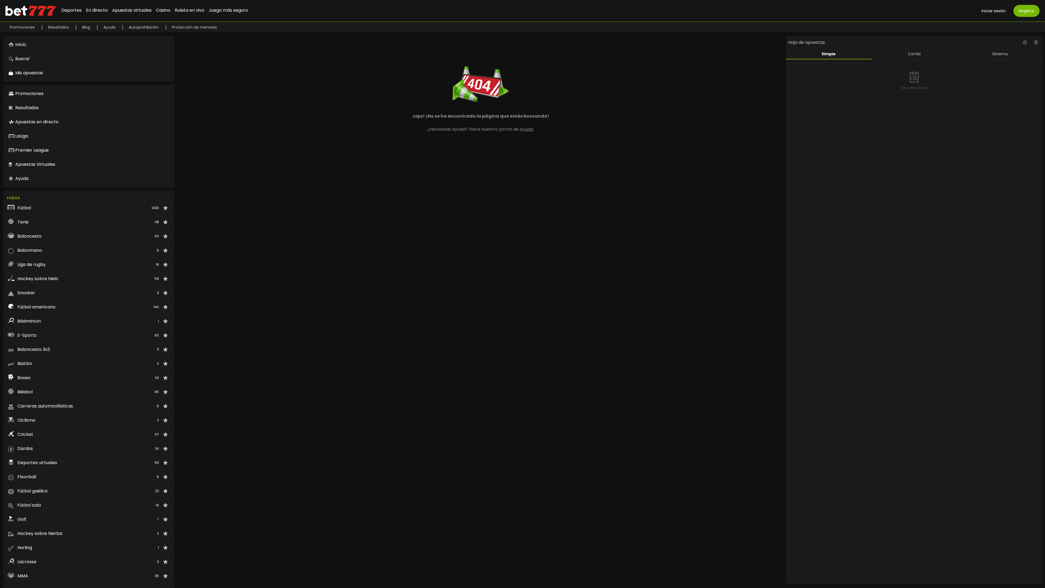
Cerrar (522, 316)
